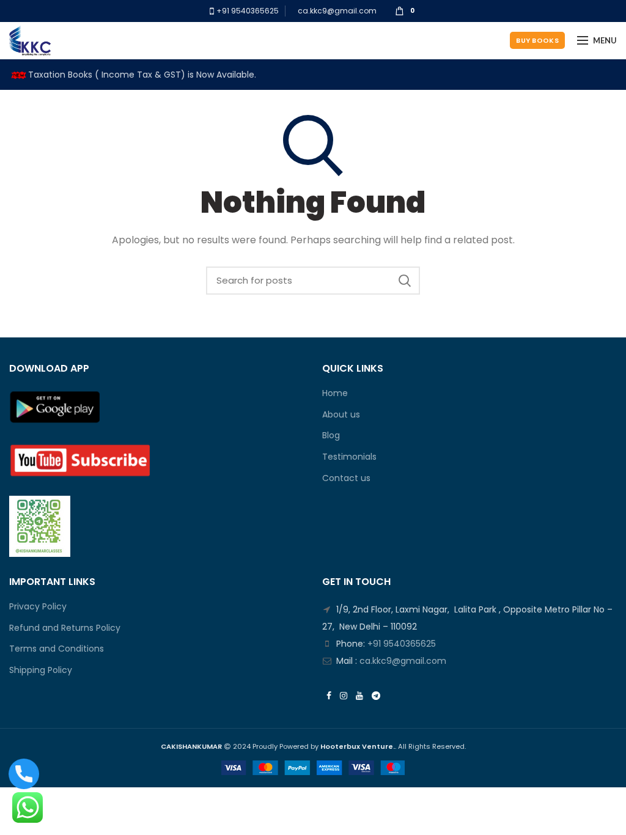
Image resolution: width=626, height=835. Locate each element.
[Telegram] (376, 696)
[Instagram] (344, 696)
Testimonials (349, 457)
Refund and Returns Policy (64, 628)
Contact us (346, 478)
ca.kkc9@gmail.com (337, 11)
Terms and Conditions (56, 649)
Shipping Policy (40, 670)
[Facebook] (329, 696)
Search (404, 281)
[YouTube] (359, 696)
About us (341, 415)
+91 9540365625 (247, 11)
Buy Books (537, 40)
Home (335, 393)
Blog (331, 435)
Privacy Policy (38, 606)
